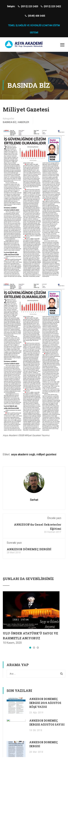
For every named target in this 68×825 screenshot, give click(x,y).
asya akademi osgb (23, 454)
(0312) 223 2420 (29, 6)
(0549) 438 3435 (36, 16)
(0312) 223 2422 (52, 6)
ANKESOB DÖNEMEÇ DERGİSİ (29, 549)
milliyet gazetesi (46, 454)
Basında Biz (9, 122)
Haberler (23, 122)
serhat (34, 499)
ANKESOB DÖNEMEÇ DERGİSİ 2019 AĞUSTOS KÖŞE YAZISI (45, 703)
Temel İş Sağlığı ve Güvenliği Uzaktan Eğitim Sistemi (34, 27)
